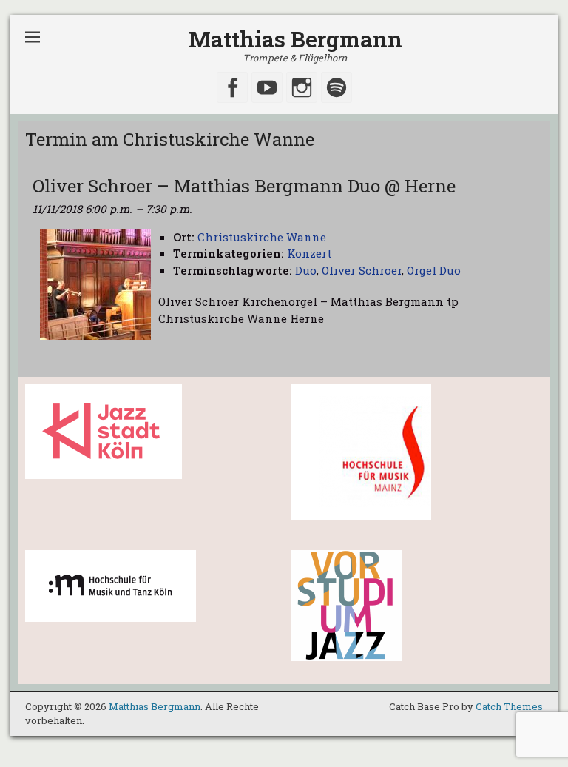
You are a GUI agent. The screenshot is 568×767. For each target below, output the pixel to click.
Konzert (309, 253)
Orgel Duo (434, 270)
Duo (306, 270)
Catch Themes (509, 706)
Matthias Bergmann (295, 38)
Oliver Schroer (362, 270)
